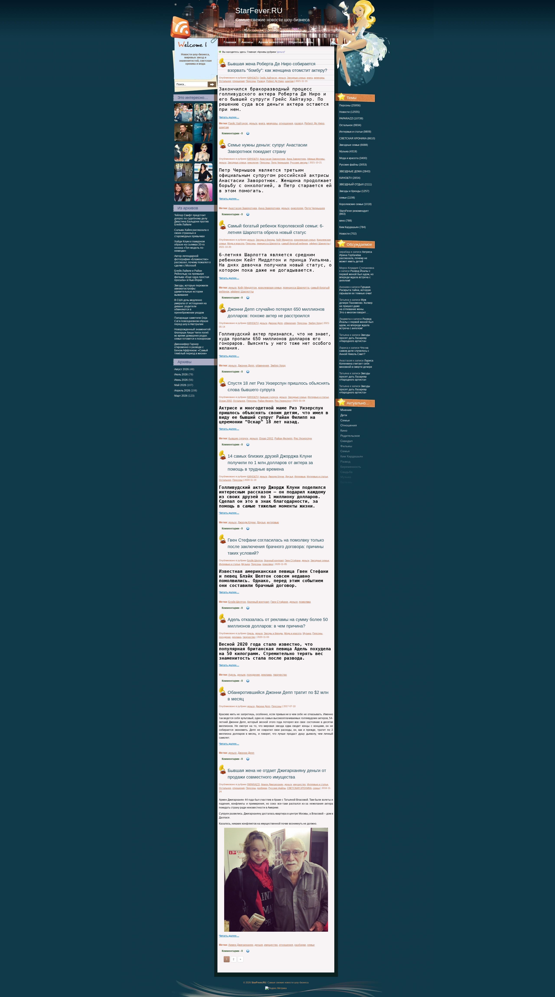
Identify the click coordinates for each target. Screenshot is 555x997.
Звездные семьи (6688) (353, 144)
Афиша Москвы (316, 159)
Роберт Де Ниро (275, 81)
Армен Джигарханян (272, 784)
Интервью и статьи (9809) (355, 131)
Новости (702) (348, 233)
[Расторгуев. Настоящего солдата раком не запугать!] (183, 140)
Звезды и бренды (265, 239)
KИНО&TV (252, 77)
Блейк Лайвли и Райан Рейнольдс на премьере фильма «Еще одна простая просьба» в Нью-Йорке (191, 275)
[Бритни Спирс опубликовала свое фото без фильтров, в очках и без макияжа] (183, 180)
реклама (236, 637)
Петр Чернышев (280, 162)
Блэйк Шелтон (255, 560)
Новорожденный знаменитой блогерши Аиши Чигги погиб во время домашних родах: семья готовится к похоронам (192, 334)
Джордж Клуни (276, 476)
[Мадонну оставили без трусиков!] (203, 160)
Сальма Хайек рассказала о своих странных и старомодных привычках (191, 233)
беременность (350, 466)
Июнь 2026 (181, 379)
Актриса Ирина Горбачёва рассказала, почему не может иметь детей (355, 256)
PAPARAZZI (253, 784)
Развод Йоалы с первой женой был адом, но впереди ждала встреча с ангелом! (356, 275)
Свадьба (346, 472)
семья (345, 451)
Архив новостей (271, 42)
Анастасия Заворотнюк (272, 159)
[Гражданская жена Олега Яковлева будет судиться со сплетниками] (183, 200)
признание (348, 487)
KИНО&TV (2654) (349, 177)
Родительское (350, 435)
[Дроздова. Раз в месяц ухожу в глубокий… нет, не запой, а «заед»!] (203, 200)
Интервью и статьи (318, 397)
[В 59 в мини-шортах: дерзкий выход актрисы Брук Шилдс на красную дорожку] (203, 140)
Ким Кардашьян (351, 456)
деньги (282, 77)
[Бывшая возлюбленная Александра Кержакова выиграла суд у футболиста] (183, 120)
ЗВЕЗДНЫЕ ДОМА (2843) (354, 171)
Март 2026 (181, 395)
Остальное (225, 81)
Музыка (245, 564)
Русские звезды (299, 162)
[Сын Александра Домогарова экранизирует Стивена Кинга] (183, 160)
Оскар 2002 (225, 400)
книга (310, 77)
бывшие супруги (269, 397)
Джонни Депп (275, 323)
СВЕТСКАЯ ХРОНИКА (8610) (357, 138)
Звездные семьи (296, 77)
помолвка (267, 564)
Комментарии (232, 133)
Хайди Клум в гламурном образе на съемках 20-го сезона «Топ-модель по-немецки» (189, 246)
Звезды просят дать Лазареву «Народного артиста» (354, 338)
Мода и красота (235, 243)
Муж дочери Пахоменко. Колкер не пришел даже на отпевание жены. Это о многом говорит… (355, 306)
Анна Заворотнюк (296, 159)
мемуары (319, 77)
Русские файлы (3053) (353, 164)
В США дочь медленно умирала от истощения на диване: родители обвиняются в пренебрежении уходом (190, 306)
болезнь (346, 482)
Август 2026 (181, 369)
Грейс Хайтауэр (268, 77)
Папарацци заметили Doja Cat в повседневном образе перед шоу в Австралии (191, 321)
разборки (262, 788)
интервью (273, 522)
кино (343, 430)
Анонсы (247, 42)
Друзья (289, 476)
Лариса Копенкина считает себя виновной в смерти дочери (356, 363)
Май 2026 (180, 385)
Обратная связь (301, 42)
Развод (261, 81)
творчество (249, 637)
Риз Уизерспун (283, 400)
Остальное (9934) (350, 125)
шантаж (289, 81)
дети (343, 415)
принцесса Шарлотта (268, 243)
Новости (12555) (349, 111)
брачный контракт (274, 560)
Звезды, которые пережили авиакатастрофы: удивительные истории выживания (191, 290)
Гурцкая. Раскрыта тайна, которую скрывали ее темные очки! (355, 290)
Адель (250, 633)
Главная (230, 42)
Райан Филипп (265, 400)
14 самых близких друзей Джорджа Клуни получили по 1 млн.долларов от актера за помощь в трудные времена (270, 462)
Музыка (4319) (348, 151)
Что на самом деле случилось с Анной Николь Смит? (354, 351)
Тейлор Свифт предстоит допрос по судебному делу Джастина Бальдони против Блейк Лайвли (191, 220)
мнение (346, 410)
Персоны (251, 81)
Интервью (299, 476)
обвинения (290, 323)
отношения (348, 425)
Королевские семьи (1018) (355, 204)
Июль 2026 (181, 374)
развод (345, 461)
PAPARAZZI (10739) (351, 118)
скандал (346, 441)
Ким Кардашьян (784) (352, 227)
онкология (252, 162)
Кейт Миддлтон (284, 239)
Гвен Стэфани (292, 560)
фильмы (346, 446)
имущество (299, 784)
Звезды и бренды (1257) (354, 191)
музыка (345, 477)
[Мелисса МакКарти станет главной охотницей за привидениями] (203, 120)
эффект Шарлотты (319, 243)
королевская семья (304, 239)
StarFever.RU (258, 10)
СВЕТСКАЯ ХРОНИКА (299, 788)
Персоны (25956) (350, 105)
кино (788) (345, 220)
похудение (225, 637)
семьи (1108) (347, 197)
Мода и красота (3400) (353, 158)
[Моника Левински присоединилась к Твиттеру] (203, 180)
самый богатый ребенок (294, 243)
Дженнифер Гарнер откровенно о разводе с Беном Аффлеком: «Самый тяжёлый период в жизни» (191, 349)
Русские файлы (277, 788)
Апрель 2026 (182, 390)
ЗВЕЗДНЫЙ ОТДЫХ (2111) (355, 184)
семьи (345, 420)
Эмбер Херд (315, 323)
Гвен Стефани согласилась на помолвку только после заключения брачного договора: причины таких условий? (276, 546)
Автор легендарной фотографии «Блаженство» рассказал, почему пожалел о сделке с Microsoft (192, 261)
